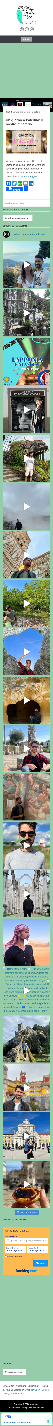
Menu (26, 39)
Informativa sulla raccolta (17, 1422)
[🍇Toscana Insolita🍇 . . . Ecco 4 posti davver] (26, 312)
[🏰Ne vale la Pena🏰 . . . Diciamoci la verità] (26, 1087)
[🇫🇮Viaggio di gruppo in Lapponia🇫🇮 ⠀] (26, 361)
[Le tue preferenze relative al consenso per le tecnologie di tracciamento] (48, 1421)
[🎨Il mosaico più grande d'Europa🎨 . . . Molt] (26, 748)
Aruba (9, 1390)
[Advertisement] (26, 70)
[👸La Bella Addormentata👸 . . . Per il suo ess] (26, 796)
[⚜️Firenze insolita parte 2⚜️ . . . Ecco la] (26, 409)
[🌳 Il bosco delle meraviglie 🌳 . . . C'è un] (26, 603)
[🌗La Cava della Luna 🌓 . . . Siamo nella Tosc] (26, 651)
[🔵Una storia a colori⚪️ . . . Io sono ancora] (26, 990)
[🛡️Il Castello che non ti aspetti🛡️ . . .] (26, 1038)
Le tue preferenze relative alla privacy (29, 1416)
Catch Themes (37, 1407)
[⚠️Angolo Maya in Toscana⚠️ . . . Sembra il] (26, 700)
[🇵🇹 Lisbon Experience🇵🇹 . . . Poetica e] (26, 1135)
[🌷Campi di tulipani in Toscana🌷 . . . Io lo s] (26, 845)
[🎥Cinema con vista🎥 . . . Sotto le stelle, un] (26, 264)
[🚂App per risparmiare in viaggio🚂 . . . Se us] (26, 554)
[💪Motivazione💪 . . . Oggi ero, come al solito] (26, 893)
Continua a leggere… (29, 176)
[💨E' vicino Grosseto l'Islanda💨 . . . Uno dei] (26, 506)
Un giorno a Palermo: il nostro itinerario (24, 122)
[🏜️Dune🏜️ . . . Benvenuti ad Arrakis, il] (26, 942)
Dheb (28, 1390)
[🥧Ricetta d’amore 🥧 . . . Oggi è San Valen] (26, 1184)
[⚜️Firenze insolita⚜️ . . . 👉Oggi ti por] (26, 458)
